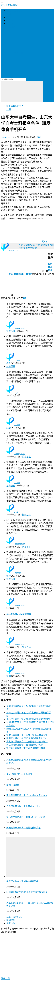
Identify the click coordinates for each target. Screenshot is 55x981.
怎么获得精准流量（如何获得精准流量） (25, 745)
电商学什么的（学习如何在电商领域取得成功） (28, 719)
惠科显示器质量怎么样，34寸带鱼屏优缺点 (26, 795)
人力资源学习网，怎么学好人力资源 (23, 806)
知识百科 (10, 331)
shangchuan (6, 137)
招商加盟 (10, 23)
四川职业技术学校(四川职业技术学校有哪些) (27, 892)
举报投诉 (10, 923)
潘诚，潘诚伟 (12, 785)
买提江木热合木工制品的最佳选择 (22, 881)
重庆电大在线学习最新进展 (19, 774)
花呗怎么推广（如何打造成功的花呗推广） (26, 738)
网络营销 (10, 27)
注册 (21, 53)
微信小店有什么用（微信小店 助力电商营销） (28, 735)
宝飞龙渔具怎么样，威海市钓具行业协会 (25, 817)
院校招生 (26, 457)
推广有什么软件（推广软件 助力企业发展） (27, 748)
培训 (8, 17)
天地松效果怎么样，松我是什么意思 (23, 828)
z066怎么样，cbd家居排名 (18, 614)
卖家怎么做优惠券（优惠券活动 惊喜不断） (27, 741)
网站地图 (10, 920)
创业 (8, 14)
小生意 (9, 20)
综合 (8, 363)
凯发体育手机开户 (9, 5)
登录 (16, 53)
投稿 (17, 56)
